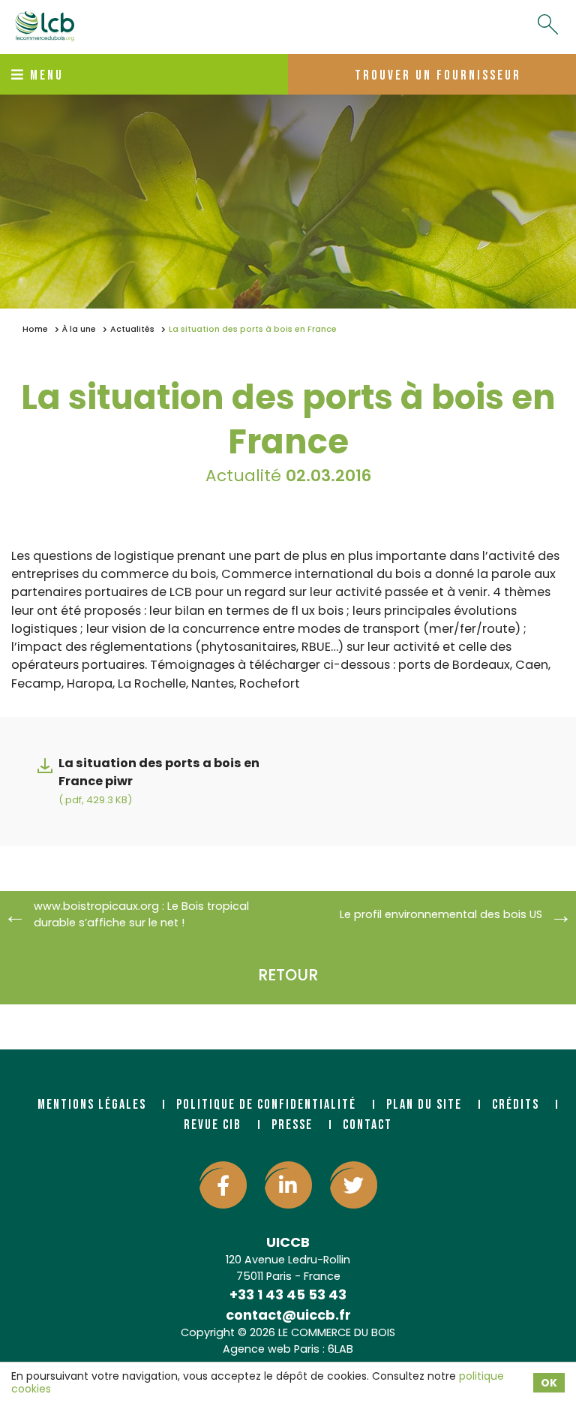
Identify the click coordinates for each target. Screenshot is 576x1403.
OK (549, 1382)
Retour (288, 975)
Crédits (515, 1104)
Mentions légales (92, 1104)
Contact (367, 1125)
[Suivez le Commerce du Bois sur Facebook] (223, 1185)
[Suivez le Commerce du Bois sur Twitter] (353, 1185)
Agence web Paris (271, 1348)
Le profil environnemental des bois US (441, 914)
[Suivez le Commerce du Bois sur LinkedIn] (288, 1185)
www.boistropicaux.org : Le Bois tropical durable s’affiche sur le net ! (141, 914)
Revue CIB (213, 1125)
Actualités (132, 329)
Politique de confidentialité (266, 1104)
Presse (292, 1125)
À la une (79, 329)
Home (35, 329)
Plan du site (424, 1104)
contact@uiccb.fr (288, 1314)
